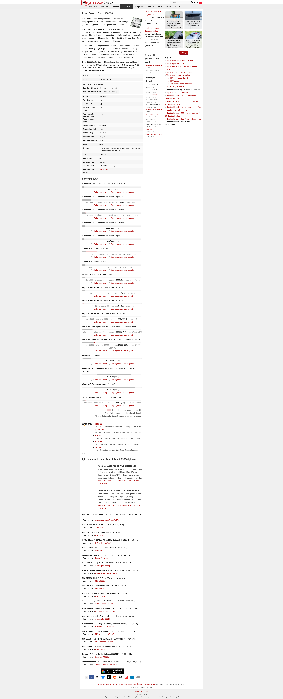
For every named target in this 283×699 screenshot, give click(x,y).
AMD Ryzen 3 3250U (152, 129)
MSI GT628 (99, 588)
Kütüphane (139, 6)
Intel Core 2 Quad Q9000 (154, 66)
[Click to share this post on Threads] (97, 677)
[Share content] (86, 677)
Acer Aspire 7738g (102, 565)
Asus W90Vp (100, 649)
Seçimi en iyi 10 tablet (175, 86)
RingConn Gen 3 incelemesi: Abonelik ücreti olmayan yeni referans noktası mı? (174, 43)
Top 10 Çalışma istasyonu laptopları (180, 75)
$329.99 (98, 441)
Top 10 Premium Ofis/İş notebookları (180, 72)
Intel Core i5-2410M (151, 114)
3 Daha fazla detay (99, 257)
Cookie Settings (141, 691)
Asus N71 (99, 527)
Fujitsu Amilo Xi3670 (103, 558)
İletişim (177, 6)
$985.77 (98, 423)
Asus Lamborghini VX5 (104, 603)
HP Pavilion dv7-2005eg (104, 626)
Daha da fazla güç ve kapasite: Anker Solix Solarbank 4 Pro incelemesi (193, 24)
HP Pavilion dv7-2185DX (105, 611)
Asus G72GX (100, 550)
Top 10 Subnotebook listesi (177, 78)
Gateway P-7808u (102, 657)
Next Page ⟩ (183, 53)
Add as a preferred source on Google (114, 671)
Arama (168, 6)
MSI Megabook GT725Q (104, 634)
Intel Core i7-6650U (152, 95)
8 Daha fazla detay (99, 283)
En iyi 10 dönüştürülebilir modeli (179, 83)
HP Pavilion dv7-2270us (104, 543)
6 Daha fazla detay (99, 205)
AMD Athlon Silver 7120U (153, 134)
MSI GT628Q (100, 581)
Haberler (115, 6)
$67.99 (98, 447)
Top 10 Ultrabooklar (174, 81)
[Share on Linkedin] (132, 677)
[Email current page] (138, 677)
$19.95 (98, 435)
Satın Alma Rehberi (154, 6)
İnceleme (104, 6)
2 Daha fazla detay (99, 270)
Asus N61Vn (100, 535)
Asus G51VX (100, 596)
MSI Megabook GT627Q (104, 641)
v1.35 (83, 453)
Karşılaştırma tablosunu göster (121, 192)
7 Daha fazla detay (99, 218)
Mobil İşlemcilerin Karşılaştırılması (144, 684)
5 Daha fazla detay (99, 296)
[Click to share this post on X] (109, 677)
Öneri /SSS (126, 6)
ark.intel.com (103, 169)
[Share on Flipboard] (126, 677)
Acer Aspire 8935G (102, 619)
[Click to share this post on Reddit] (115, 677)
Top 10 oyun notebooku (175, 63)
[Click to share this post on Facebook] (91, 677)
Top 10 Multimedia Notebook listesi (180, 60)
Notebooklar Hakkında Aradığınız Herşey (110, 684)
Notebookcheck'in (173, 113)
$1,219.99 (99, 429)
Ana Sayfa (93, 6)
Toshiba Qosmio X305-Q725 (106, 664)
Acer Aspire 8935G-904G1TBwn (108, 520)
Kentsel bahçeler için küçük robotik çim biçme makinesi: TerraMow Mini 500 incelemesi (193, 43)
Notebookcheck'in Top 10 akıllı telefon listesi (183, 119)
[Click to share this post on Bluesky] (103, 677)
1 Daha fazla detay (99, 192)
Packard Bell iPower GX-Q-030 (107, 573)
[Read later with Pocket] (120, 677)
